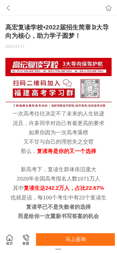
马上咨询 (75, 239)
